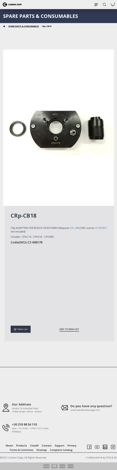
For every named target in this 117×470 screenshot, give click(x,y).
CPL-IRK (74, 228)
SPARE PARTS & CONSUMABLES (23, 26)
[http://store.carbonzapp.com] (4, 26)
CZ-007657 (101, 228)
